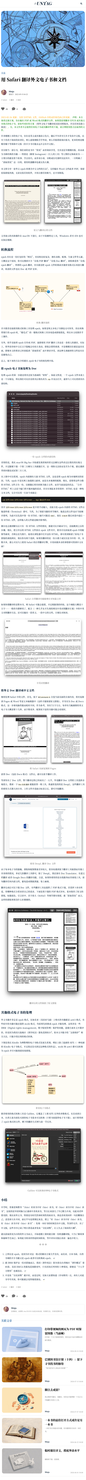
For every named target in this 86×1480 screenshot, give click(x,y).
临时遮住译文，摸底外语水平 (62, 1450)
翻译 (12, 100)
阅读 (19, 100)
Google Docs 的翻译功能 (25, 877)
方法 (3, 72)
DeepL (66, 784)
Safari (5, 100)
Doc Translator (68, 873)
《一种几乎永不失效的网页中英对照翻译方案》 (54, 608)
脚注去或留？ (53, 1390)
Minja (11, 91)
